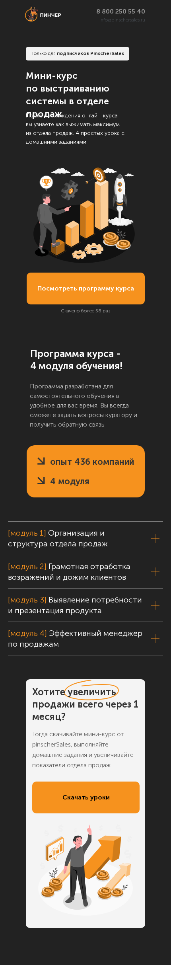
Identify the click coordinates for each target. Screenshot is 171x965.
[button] (86, 797)
